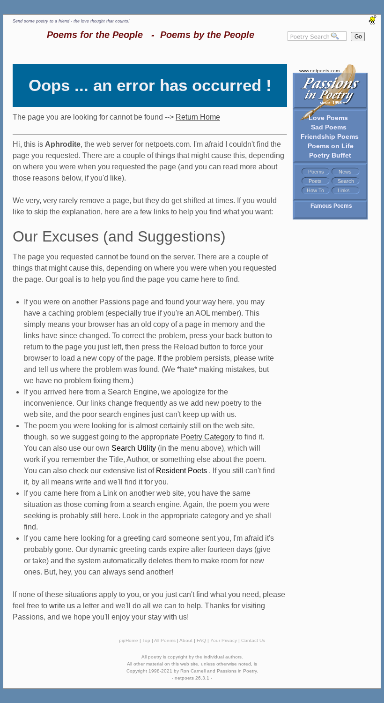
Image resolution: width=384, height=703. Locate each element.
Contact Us (253, 640)
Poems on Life (331, 146)
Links (344, 190)
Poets (315, 181)
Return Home (198, 117)
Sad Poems (329, 127)
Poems (316, 171)
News (345, 171)
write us (62, 606)
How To (315, 190)
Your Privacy (223, 640)
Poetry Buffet (330, 155)
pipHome (128, 640)
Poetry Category (208, 437)
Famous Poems (331, 206)
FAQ (201, 640)
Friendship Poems (330, 136)
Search (346, 181)
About (185, 640)
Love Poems (328, 117)
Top (146, 640)
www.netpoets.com (319, 70)
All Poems (165, 640)
